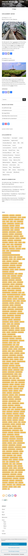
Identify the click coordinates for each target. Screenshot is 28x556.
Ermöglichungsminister (6, 292)
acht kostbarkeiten (10, 223)
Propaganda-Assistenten (7, 430)
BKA (12, 246)
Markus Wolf (10, 396)
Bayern (20, 242)
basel (16, 242)
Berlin (14, 142)
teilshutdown (15, 459)
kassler (21, 359)
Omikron (4, 419)
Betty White (5, 246)
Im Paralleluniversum (7, 110)
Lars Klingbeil (17, 384)
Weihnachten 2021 (19, 480)
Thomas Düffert (12, 461)
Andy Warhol (19, 231)
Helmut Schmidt (5, 340)
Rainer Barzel (17, 432)
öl (8, 488)
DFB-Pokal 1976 (11, 279)
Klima (9, 367)
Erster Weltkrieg (14, 292)
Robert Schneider (12, 438)
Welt (16, 482)
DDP (16, 273)
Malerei (4, 392)
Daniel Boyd (12, 271)
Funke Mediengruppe (6, 317)
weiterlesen (4, 88)
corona (14, 145)
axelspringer (11, 242)
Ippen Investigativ (21, 348)
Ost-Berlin (10, 421)
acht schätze (17, 223)
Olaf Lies (4, 417)
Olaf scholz (5, 165)
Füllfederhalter (18, 317)
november (4, 415)
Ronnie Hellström (19, 438)
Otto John (23, 421)
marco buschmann (16, 392)
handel (10, 157)
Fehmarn (4, 298)
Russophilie (10, 442)
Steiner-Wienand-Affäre (13, 457)
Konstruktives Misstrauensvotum (8, 373)
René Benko (12, 436)
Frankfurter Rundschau (8, 155)
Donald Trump (12, 150)
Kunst (12, 382)
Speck (4, 455)
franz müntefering (20, 313)
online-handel (12, 165)
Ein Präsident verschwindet (16, 288)
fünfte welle (10, 319)
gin (17, 325)
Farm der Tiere (11, 296)
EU (23, 292)
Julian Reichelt (16, 157)
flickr (22, 302)
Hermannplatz (5, 342)
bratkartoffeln (18, 248)
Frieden (4, 315)
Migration (14, 162)
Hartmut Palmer (18, 338)
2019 (11, 221)
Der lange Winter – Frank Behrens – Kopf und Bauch (14, 193)
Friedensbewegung (10, 315)
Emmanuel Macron (7, 152)
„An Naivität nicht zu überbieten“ (9, 118)
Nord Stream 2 (9, 413)
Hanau (15, 336)
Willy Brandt (16, 172)
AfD (22, 223)
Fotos (3, 520)
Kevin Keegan (5, 365)
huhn (18, 342)
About (3, 509)
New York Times (9, 411)
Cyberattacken (22, 269)
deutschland (5, 279)
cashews (10, 256)
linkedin (15, 386)
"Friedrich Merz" (6, 138)
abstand (4, 223)
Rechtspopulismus (10, 434)
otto (18, 165)
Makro (19, 45)
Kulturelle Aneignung (6, 382)
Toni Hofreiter (10, 465)
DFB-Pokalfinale (18, 279)
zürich (19, 486)
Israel (9, 350)
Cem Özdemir (20, 256)
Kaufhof (12, 363)
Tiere (5, 528)
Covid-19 (15, 147)
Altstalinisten (17, 227)
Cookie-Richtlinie (7, 554)
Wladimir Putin (6, 174)
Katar (4, 361)
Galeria (4, 323)
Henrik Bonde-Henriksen (13, 340)
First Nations (17, 302)
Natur (6, 47)
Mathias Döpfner (6, 162)
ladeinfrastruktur (5, 384)
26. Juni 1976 (17, 219)
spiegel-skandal (9, 455)
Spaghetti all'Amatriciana (7, 453)
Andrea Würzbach (12, 231)
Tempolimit (21, 459)
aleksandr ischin (5, 225)
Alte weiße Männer (6, 227)
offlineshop (22, 415)
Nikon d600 (22, 411)
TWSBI (15, 465)
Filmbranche (23, 300)
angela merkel (14, 140)
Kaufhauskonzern (6, 363)
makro (21, 390)
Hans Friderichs (5, 338)
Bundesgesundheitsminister (15, 250)
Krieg (10, 160)
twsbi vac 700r (5, 467)
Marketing (4, 396)
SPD (10, 169)
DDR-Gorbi (20, 273)
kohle (22, 369)
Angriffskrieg (11, 233)
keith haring (17, 363)
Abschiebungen (20, 221)
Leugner (22, 384)
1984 (7, 221)
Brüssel (24, 248)
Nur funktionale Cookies (14, 547)
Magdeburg (16, 390)
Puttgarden (5, 432)
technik (10, 459)
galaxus (11, 321)
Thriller (18, 461)
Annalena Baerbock (7, 142)
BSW (4, 250)
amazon (21, 138)
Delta (8, 275)
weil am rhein (5, 482)
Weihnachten (12, 480)
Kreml (20, 373)
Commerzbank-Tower (12, 267)
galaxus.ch (16, 321)
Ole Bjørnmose (15, 417)
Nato (9, 409)
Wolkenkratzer (19, 484)
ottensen (15, 421)
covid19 (20, 147)
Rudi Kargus (12, 440)
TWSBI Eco (20, 465)
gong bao (22, 327)
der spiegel (19, 275)
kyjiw (16, 382)
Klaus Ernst (5, 367)
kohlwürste (4, 371)
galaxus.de (22, 321)
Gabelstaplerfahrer (17, 319)
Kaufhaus (14, 361)
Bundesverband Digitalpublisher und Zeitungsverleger (11, 254)
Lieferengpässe (5, 386)
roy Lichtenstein (5, 440)
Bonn (20, 246)
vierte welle (9, 172)
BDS (24, 242)
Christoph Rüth (12, 265)
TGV (4, 461)
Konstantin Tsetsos (19, 371)
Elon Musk (4, 290)
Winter (4, 484)
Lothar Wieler (16, 388)
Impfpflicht (11, 346)
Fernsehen (15, 298)
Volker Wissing (16, 478)
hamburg (5, 157)
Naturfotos (14, 80)
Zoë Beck (10, 486)
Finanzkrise (11, 302)
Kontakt (4, 533)
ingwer (21, 346)
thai (7, 461)
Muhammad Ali (19, 407)
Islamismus (4, 350)
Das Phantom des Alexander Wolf (8, 273)
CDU (22, 142)
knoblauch (10, 369)
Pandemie (5, 167)
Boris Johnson (5, 248)
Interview (15, 348)
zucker (15, 486)
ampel (12, 229)
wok (14, 484)
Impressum (22, 554)
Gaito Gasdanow (5, 321)
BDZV (4, 244)
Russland (5, 169)
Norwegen (21, 413)
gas (12, 323)
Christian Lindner (7, 145)
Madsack (10, 390)
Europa (4, 294)
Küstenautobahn (21, 382)
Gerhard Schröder (6, 325)
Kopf (3, 512)
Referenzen (17, 434)
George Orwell (17, 323)
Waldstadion (22, 478)
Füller (12, 317)
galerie (8, 323)
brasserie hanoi (12, 248)
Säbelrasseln (5, 459)
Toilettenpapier (19, 463)
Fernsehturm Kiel (21, 298)
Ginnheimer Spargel (6, 327)
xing (24, 484)
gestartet (15, 42)
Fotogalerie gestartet (8, 60)
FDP (14, 152)
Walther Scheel (5, 480)
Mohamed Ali (5, 407)
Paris (10, 167)
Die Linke (5, 150)
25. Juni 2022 (11, 219)
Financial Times (5, 302)
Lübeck (21, 388)
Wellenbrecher (11, 482)
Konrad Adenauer (11, 371)
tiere (10, 463)
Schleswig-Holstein (12, 444)
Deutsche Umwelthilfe (6, 277)
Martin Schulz (5, 398)
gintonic (12, 327)
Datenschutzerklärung (15, 554)
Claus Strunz (5, 267)
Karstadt (11, 359)
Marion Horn (11, 394)
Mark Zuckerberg (16, 396)
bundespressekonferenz (6, 252)
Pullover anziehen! (15, 430)
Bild (18, 142)
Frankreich (17, 155)
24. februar (5, 219)
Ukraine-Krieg (21, 169)
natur (12, 409)
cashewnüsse (5, 256)
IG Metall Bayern (5, 346)
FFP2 (14, 300)
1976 (4, 221)
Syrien (20, 457)
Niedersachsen (16, 411)
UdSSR (11, 467)
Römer (15, 442)
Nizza (4, 413)
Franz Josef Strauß (13, 313)
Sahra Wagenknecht (21, 442)
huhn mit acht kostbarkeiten (7, 344)
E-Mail (11, 85)
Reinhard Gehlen (5, 436)
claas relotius (19, 265)
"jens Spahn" (15, 138)
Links (3, 531)
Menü (14, 9)
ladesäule (11, 384)
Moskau (14, 407)
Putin (21, 430)
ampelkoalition (6, 140)
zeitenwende (5, 486)
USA (4, 172)
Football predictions (6, 186)
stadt (15, 455)
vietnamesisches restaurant (7, 478)
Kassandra (16, 359)
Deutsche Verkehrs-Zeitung (16, 277)
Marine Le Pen (17, 160)
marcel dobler (9, 392)
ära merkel (4, 488)
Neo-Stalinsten (17, 409)
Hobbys (11, 342)
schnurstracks (19, 444)
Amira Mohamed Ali (6, 229)
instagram (10, 348)
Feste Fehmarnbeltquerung (7, 300)
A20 (15, 221)
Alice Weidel (12, 225)
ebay (18, 150)
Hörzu (18, 344)
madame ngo (5, 390)
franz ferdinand (5, 313)
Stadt (12, 45)
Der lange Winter (6, 113)
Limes (11, 386)
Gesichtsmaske (13, 325)
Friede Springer (18, 315)
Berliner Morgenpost (18, 244)
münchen (20, 162)
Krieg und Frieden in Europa (12, 191)
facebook (23, 294)
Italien (13, 350)
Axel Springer (5, 242)
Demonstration (14, 275)
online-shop (5, 421)
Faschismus (17, 296)
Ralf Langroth (23, 432)
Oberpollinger (17, 415)
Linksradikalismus (21, 386)
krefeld (16, 373)
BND (16, 246)
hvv (14, 344)
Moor (10, 407)
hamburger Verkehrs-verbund (7, 336)
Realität (4, 434)
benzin (8, 244)
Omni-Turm (9, 419)
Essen (20, 292)
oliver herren (22, 417)
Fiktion (18, 300)
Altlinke (12, 227)
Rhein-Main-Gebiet (19, 436)
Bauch (3, 514)
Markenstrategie (22, 394)
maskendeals (11, 398)
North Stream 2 (15, 413)
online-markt (21, 419)
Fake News (5, 296)
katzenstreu (8, 361)
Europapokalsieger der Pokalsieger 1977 (14, 294)
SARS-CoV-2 (5, 444)
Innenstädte (5, 348)
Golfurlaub (17, 327)
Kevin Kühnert (12, 365)
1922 (22, 219)
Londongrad (10, 388)
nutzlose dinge (10, 415)
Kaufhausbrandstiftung (21, 361)
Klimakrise (5, 160)
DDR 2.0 (4, 275)
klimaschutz (5, 369)
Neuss (4, 411)
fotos (18, 152)
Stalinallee (19, 455)
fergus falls (9, 298)
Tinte (14, 463)
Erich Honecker (18, 290)
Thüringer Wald (5, 463)
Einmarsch (8, 288)
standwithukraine (5, 457)
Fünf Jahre (4, 319)
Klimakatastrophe (15, 367)
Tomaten (4, 465)
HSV (14, 342)
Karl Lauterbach (5, 359)
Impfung (17, 346)
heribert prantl (21, 340)
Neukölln (23, 409)
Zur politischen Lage (6, 107)
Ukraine (14, 169)
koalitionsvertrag (16, 369)
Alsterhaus (17, 225)
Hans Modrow (12, 338)
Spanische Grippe (15, 453)
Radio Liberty (11, 432)
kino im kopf (18, 365)
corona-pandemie (7, 147)
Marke (16, 394)
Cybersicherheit (5, 271)
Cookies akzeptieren (14, 544)
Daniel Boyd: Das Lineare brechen (9, 115)
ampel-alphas (17, 229)
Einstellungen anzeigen (14, 551)
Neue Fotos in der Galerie (9, 19)
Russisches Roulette (19, 440)
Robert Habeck (16, 167)
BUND (8, 250)
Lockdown (4, 388)
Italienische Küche (19, 350)
